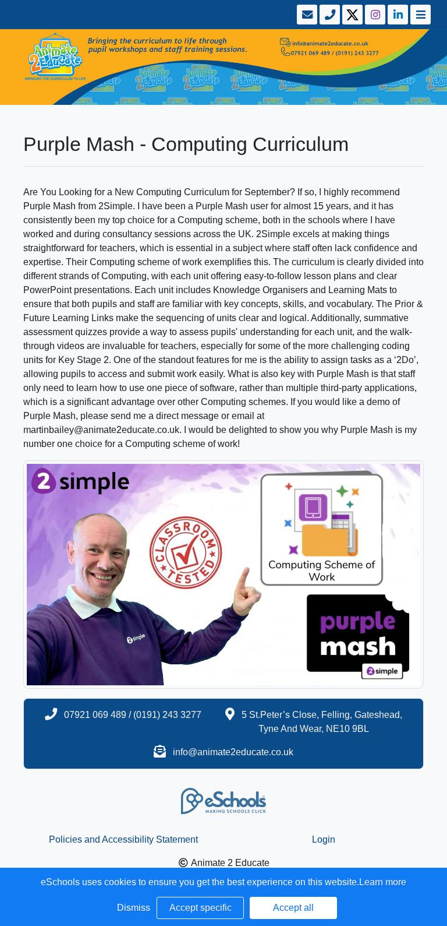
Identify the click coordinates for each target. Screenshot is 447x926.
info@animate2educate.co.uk (233, 752)
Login (323, 839)
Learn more (382, 882)
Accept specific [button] (200, 908)
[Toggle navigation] (419, 14)
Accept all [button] (293, 908)
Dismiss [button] (133, 908)
